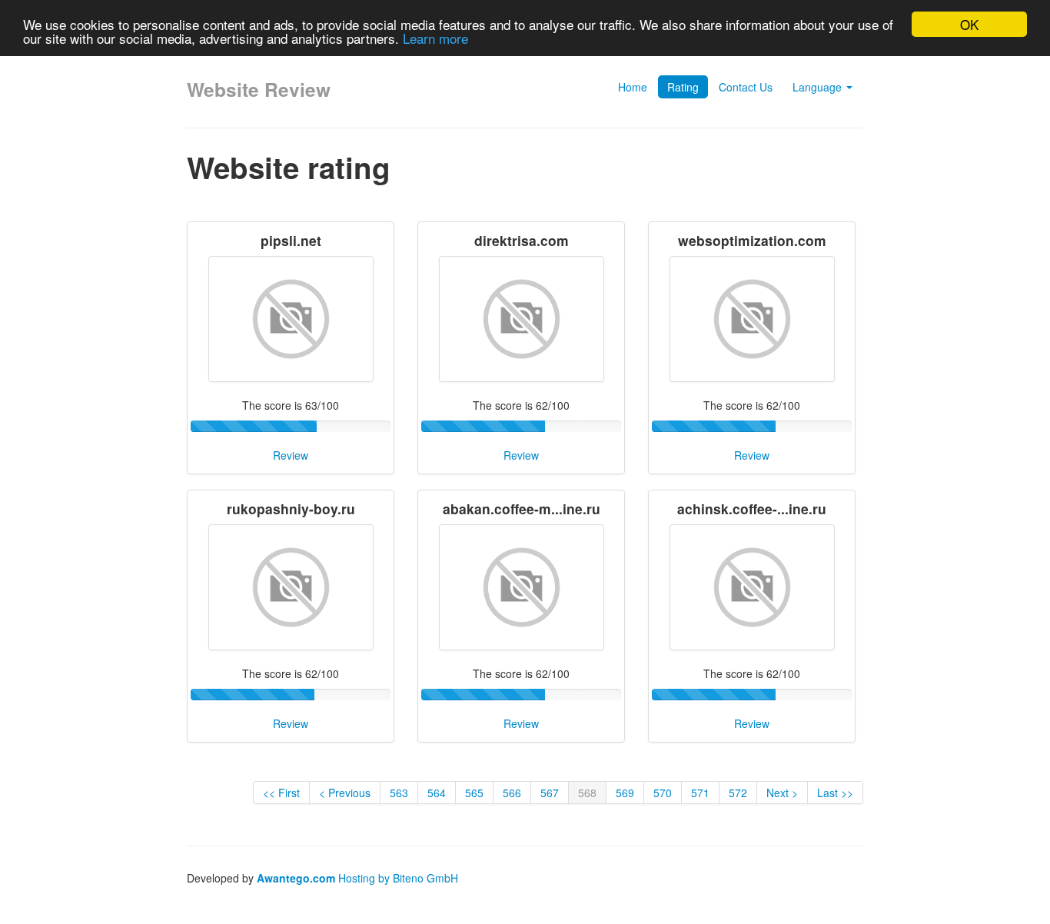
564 (436, 792)
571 (700, 792)
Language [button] (818, 87)
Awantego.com (296, 878)
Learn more (435, 38)
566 (512, 792)
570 (662, 792)
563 (399, 792)
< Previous (344, 792)
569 (625, 792)
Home (632, 87)
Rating (683, 87)
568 (587, 792)
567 (549, 792)
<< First (281, 792)
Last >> (835, 792)
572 (738, 792)
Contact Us (746, 87)
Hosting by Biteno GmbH (398, 878)
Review (290, 455)
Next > (782, 792)
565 (474, 792)
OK (969, 24)
